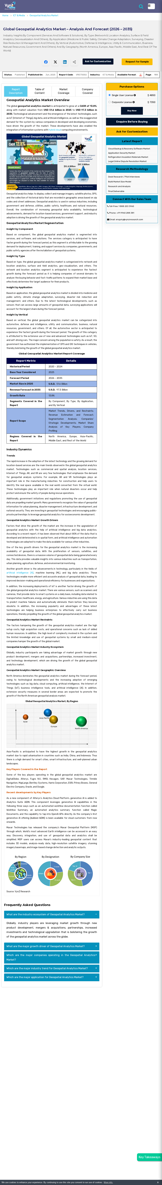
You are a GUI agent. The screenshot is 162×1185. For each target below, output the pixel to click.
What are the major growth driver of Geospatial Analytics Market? (45, 946)
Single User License (122, 95)
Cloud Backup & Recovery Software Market (129, 148)
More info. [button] (108, 1182)
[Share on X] (55, 62)
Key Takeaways (149, 1157)
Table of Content (40, 91)
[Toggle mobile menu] (151, 6)
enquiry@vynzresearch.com (129, 219)
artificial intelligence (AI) (20, 572)
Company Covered (87, 91)
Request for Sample (137, 61)
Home (5, 15)
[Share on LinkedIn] (64, 62)
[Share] (74, 62)
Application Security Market (121, 153)
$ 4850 (151, 95)
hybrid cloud (55, 130)
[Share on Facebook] (45, 62)
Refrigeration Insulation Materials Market (128, 157)
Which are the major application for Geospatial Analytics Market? (45, 977)
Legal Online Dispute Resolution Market (127, 161)
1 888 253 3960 (126, 206)
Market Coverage (63, 91)
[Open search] (141, 6)
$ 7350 (151, 102)
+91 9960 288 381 (125, 213)
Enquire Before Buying (132, 121)
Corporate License (122, 102)
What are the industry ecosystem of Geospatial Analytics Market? (45, 914)
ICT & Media (19, 15)
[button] (153, 1176)
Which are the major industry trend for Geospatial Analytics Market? (47, 968)
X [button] (158, 1182)
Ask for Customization (98, 61)
